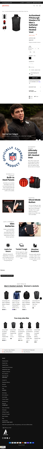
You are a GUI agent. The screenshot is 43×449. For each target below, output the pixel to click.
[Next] (40, 140)
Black (30, 58)
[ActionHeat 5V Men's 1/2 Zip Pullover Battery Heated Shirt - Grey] (15, 309)
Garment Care (5, 401)
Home (3, 11)
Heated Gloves (5, 365)
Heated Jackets (5, 361)
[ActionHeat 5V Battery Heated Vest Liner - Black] (33, 307)
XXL (30, 52)
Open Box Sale (5, 376)
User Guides (4, 397)
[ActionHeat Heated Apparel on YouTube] (7, 438)
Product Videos (5, 399)
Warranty (4, 384)
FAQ (3, 388)
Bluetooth (4, 403)
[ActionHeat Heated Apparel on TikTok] (9, 438)
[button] (3, 447)
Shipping (30, 42)
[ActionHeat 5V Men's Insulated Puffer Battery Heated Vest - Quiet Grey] (36, 342)
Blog (3, 418)
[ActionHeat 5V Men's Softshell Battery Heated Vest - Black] (2, 309)
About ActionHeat (5, 407)
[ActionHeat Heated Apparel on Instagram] (3, 438)
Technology (4, 393)
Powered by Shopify (21, 445)
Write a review (32, 35)
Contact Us (4, 380)
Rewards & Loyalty (6, 414)
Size (30, 46)
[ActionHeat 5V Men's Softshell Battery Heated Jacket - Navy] (24, 309)
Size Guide (32, 67)
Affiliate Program (5, 412)
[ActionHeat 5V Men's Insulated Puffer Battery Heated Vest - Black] (35, 342)
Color (32, 55)
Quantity (31, 61)
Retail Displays (5, 416)
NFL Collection (5, 373)
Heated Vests (4, 363)
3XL (34, 52)
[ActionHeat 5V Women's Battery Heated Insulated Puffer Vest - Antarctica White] (28, 342)
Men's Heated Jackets (13, 286)
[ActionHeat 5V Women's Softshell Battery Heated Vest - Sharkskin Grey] (20, 340)
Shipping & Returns (6, 382)
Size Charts (4, 386)
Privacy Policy (5, 420)
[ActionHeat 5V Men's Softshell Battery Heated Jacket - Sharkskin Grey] (25, 309)
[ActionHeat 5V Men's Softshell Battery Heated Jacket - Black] (23, 309)
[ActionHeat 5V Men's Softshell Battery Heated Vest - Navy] (4, 309)
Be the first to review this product (7, 276)
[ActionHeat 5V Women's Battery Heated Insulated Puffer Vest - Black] (27, 342)
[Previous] (37, 140)
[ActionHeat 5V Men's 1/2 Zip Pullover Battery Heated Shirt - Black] (14, 309)
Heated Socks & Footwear (7, 367)
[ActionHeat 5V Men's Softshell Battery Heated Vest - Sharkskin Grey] (5, 309)
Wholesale (4, 410)
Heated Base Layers (6, 369)
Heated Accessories (6, 371)
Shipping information (32, 91)
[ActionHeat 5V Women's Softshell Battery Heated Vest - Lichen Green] (21, 340)
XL (38, 48)
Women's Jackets (31, 286)
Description (32, 87)
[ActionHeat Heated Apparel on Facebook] (5, 438)
